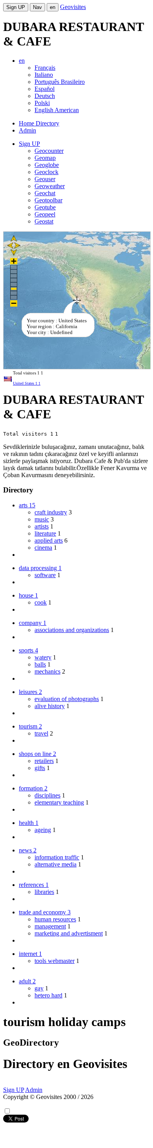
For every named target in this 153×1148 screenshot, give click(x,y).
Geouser (45, 179)
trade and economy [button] (45, 912)
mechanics (47, 671)
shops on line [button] (37, 753)
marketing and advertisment (69, 933)
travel (41, 733)
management (50, 926)
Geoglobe (47, 165)
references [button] (34, 884)
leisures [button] (30, 691)
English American (57, 110)
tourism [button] (30, 726)
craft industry (51, 512)
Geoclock (46, 172)
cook (41, 602)
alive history (50, 706)
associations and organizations (72, 630)
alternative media (55, 864)
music (42, 519)
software (45, 575)
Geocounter (49, 150)
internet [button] (30, 953)
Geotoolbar (48, 200)
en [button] (22, 60)
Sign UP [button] (29, 143)
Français (45, 67)
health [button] (28, 822)
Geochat (45, 193)
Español (45, 88)
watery (43, 657)
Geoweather (50, 186)
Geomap (45, 157)
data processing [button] (40, 568)
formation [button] (33, 788)
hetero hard (48, 995)
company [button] (32, 622)
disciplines (47, 795)
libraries (44, 891)
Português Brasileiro (60, 81)
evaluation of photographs (67, 699)
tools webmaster (55, 960)
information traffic (57, 857)
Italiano (44, 74)
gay (39, 988)
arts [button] (27, 505)
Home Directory (39, 123)
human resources (55, 919)
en (52, 7)
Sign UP (15, 7)
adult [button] (27, 981)
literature (45, 533)
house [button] (28, 595)
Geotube (45, 207)
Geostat (44, 221)
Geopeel (45, 214)
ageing (43, 829)
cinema (43, 547)
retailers (44, 760)
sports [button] (28, 650)
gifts (40, 768)
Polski (42, 103)
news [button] (27, 850)
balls (40, 664)
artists (42, 526)
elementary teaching (59, 802)
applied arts (49, 540)
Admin (27, 130)
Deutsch (45, 96)
